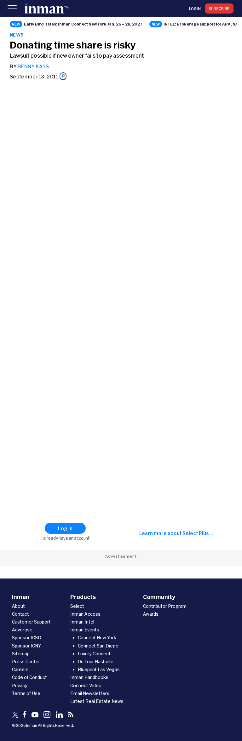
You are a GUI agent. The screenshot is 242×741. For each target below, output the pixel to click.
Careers (20, 669)
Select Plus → (198, 533)
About (18, 606)
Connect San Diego (98, 645)
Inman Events (84, 629)
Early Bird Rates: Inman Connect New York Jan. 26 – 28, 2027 (83, 23)
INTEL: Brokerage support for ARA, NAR (202, 23)
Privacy (19, 685)
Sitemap (21, 653)
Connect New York (97, 637)
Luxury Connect (94, 653)
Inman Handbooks (89, 677)
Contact (20, 614)
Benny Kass (33, 66)
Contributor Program (165, 606)
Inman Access (85, 614)
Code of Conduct (29, 677)
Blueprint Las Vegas (99, 669)
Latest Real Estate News (97, 701)
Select (77, 606)
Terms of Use (26, 693)
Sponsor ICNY (26, 645)
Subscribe (219, 8)
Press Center (26, 661)
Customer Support (31, 621)
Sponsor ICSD (26, 637)
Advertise (22, 629)
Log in (195, 8)
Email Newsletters (89, 693)
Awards (150, 614)
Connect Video (85, 685)
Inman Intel (82, 621)
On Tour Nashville (95, 661)
